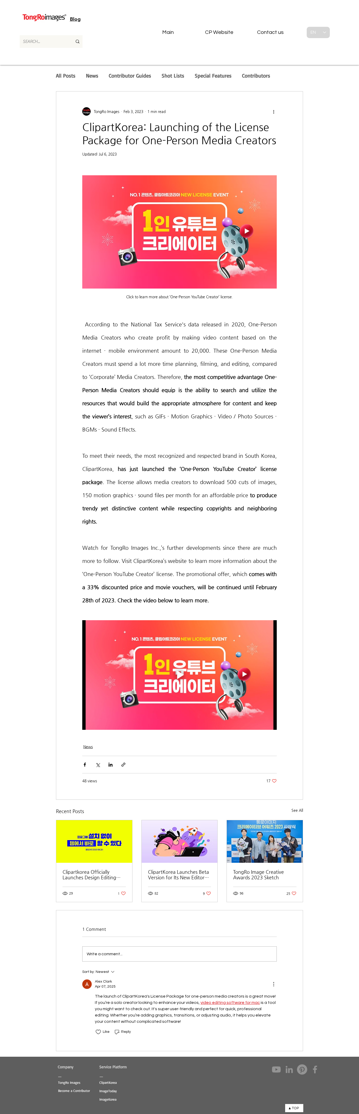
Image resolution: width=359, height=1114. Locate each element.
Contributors (256, 75)
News (92, 75)
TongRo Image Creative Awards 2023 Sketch (258, 874)
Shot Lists (173, 75)
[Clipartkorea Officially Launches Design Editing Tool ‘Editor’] (94, 841)
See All (297, 810)
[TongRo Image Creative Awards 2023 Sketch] (265, 841)
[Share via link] (123, 764)
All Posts (65, 75)
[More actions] (273, 111)
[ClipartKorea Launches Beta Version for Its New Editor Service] (180, 841)
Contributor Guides (130, 75)
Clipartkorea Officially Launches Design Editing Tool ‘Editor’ (89, 874)
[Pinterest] (302, 1069)
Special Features (213, 75)
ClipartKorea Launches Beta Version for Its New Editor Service (178, 874)
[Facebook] (315, 1069)
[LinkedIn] (289, 1069)
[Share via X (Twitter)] (97, 764)
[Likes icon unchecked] (98, 1032)
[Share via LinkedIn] (110, 764)
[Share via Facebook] (84, 764)
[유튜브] (276, 1069)
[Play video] (179, 675)
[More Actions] (273, 984)
